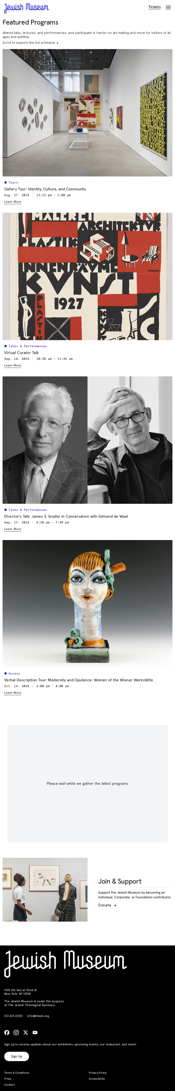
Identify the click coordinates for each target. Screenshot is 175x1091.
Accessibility (97, 1079)
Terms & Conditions (16, 1073)
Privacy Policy (98, 1073)
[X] (25, 1032)
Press (7, 1079)
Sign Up (16, 1056)
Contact (9, 1085)
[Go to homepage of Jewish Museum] (26, 8)
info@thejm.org (38, 1016)
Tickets (154, 7)
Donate (107, 905)
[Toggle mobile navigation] (168, 7)
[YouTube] (35, 1032)
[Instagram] (16, 1032)
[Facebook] (6, 1032)
